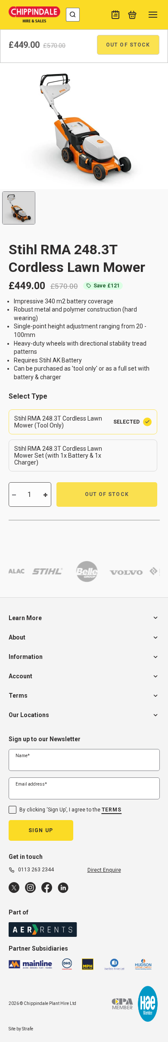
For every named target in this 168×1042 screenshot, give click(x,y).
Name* (23, 755)
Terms (112, 810)
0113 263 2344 (36, 870)
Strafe (27, 1028)
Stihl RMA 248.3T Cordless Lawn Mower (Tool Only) (77, 422)
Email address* (31, 784)
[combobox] (73, 15)
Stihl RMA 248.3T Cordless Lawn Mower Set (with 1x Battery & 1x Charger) (77, 455)
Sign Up (40, 830)
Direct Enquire (104, 870)
